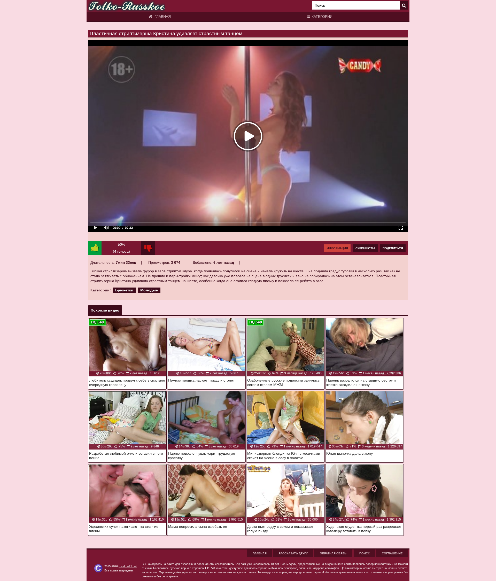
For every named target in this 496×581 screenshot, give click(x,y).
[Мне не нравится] (148, 248)
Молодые (149, 290)
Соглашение (392, 553)
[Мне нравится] (95, 248)
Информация (337, 248)
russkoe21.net (128, 566)
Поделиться (393, 248)
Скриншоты (365, 248)
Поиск (364, 553)
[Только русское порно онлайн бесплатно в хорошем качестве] (126, 6)
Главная (162, 16)
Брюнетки (124, 290)
